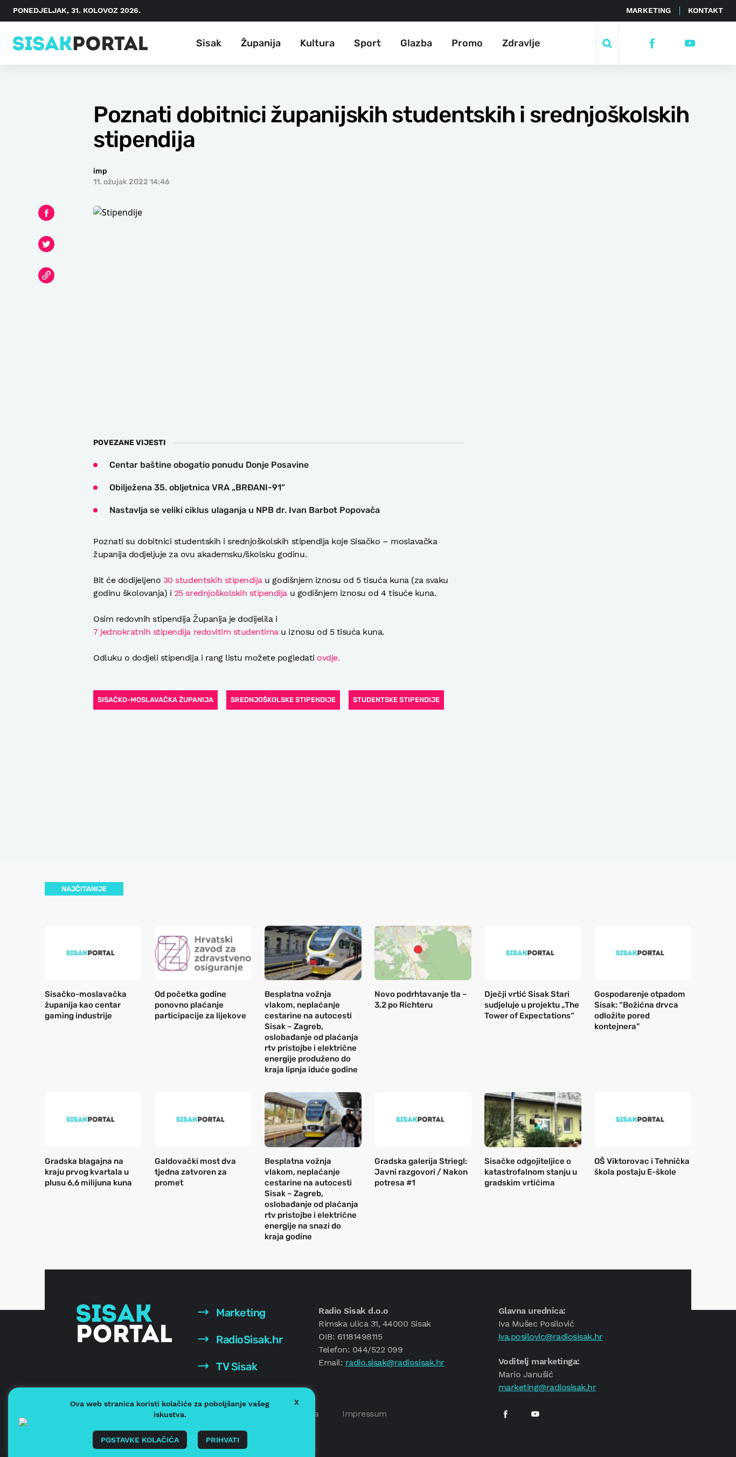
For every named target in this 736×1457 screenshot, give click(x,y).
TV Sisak (236, 1366)
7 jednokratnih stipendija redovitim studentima (186, 632)
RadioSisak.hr (248, 1339)
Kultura (317, 43)
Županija (261, 43)
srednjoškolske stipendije (283, 700)
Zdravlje (521, 43)
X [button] (296, 1402)
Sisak (208, 43)
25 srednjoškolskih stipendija (230, 593)
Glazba (416, 43)
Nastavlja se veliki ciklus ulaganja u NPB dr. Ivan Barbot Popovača (244, 510)
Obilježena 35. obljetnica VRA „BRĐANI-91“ (197, 487)
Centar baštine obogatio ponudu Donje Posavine (209, 465)
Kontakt (705, 10)
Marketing (648, 10)
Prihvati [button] (222, 1439)
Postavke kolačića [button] (140, 1439)
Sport (367, 43)
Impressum (364, 1414)
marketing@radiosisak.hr (547, 1387)
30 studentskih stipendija (212, 580)
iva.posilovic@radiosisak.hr (550, 1336)
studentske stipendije (396, 700)
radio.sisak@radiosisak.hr (395, 1362)
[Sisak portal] (80, 43)
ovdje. (328, 658)
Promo (467, 43)
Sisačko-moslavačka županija (155, 700)
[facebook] (652, 43)
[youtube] (690, 43)
